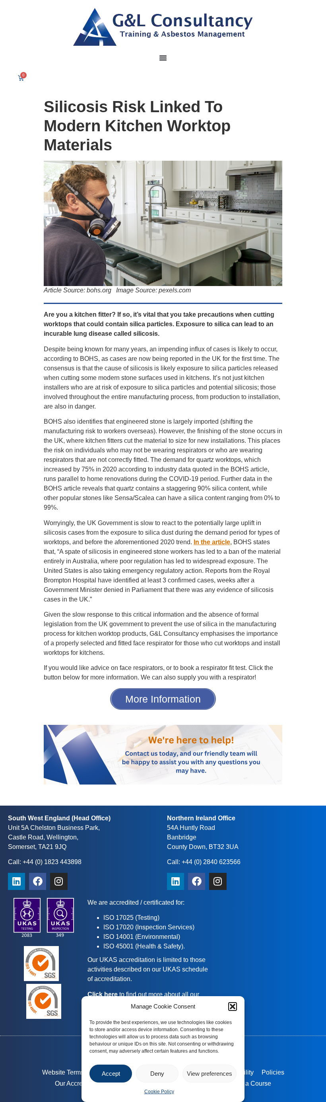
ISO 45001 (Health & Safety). (144, 946)
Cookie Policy (159, 1091)
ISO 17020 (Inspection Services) (148, 927)
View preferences (209, 1073)
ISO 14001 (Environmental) (141, 936)
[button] (233, 1006)
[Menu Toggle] (163, 58)
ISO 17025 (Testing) (131, 917)
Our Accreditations (81, 1083)
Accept (111, 1073)
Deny (157, 1073)
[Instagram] (58, 881)
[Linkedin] (16, 881)
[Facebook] (37, 881)
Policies (273, 1072)
